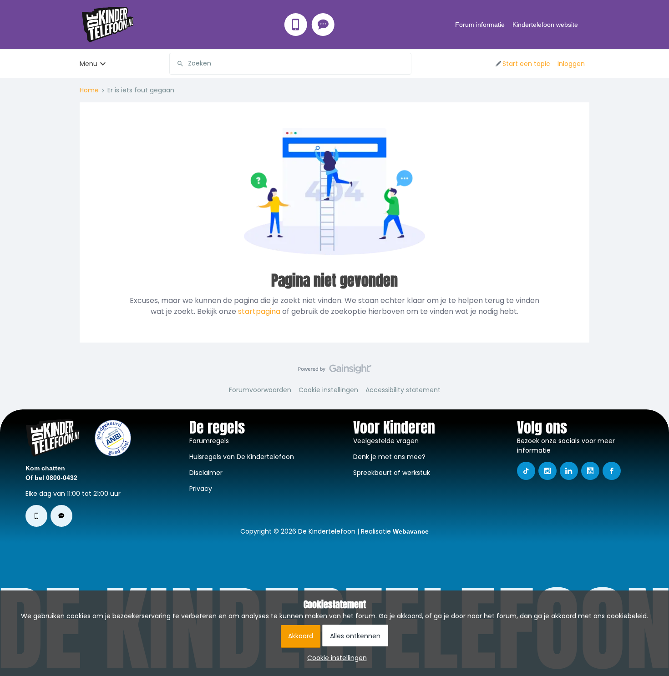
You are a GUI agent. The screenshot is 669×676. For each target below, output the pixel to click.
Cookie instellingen (328, 389)
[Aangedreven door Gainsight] (334, 371)
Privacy (200, 488)
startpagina (259, 311)
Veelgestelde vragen (386, 440)
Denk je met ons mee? (389, 456)
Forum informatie (480, 24)
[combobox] (290, 64)
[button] (522, 63)
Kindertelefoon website (545, 24)
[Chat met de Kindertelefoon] (323, 24)
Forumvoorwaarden (260, 389)
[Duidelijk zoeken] (404, 64)
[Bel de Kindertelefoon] (295, 24)
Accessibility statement (403, 389)
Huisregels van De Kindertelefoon (241, 456)
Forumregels (209, 440)
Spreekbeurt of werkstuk (391, 472)
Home (89, 90)
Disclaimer (206, 472)
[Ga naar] (176, 64)
